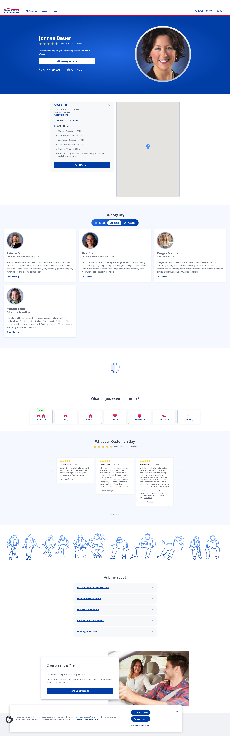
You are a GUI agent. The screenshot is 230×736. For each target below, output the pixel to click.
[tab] (99, 222)
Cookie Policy (80, 719)
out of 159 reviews (70, 43)
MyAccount (31, 11)
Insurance (45, 11)
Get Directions (61, 115)
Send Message (82, 165)
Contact (220, 11)
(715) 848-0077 (205, 11)
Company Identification (52, 702)
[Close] (177, 711)
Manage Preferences (140, 725)
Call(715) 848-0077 (51, 70)
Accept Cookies (140, 712)
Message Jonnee (69, 61)
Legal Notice (93, 702)
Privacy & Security (74, 702)
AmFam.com (124, 702)
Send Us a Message (80, 670)
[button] (148, 146)
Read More (12, 276)
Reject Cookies (141, 719)
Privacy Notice (92, 719)
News (56, 11)
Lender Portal (109, 702)
